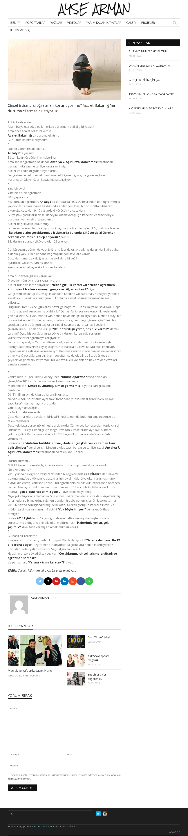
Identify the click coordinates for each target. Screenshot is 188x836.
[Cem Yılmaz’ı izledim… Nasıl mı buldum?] (79, 641)
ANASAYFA (174, 831)
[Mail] (73, 581)
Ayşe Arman (40, 598)
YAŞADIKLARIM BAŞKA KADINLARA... (152, 108)
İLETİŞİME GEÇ (20, 30)
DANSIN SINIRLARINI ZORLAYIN (149, 65)
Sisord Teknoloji (42, 826)
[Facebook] (81, 581)
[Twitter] (40, 581)
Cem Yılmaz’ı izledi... (100, 637)
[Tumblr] (48, 581)
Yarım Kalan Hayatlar (103, 23)
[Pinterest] (56, 581)
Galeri (131, 23)
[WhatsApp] (89, 581)
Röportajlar (35, 23)
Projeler (148, 23)
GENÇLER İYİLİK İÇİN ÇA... (144, 80)
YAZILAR (56, 23)
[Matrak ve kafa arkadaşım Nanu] (38, 650)
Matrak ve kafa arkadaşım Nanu (30, 671)
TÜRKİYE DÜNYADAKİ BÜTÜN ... (149, 51)
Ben (13, 23)
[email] (54, 597)
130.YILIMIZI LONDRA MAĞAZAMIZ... (152, 94)
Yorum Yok (34, 675)
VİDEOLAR (74, 23)
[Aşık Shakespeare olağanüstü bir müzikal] (79, 660)
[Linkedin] (64, 581)
